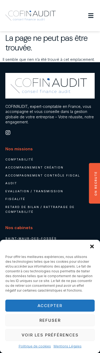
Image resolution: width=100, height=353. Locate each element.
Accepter (50, 305)
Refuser (50, 320)
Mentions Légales (68, 346)
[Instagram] (8, 132)
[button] (92, 246)
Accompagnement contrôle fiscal (42, 175)
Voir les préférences (50, 335)
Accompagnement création (34, 167)
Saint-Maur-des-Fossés (31, 238)
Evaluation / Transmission (34, 191)
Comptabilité (19, 159)
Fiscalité (15, 199)
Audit (11, 183)
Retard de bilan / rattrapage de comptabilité (40, 209)
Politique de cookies (35, 346)
